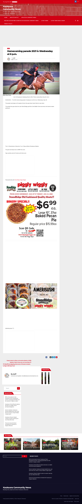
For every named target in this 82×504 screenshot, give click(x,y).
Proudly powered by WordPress (8, 498)
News (8, 48)
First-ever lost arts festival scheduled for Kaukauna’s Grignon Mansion (11, 424)
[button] (75, 20)
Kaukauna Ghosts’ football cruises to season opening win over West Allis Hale (11, 418)
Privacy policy (8, 23)
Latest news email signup (58, 20)
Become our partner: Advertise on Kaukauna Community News (21, 20)
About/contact (14, 17)
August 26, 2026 (9, 447)
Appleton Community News (28, 17)
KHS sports (64, 440)
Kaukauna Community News (17, 487)
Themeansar (24, 498)
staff (14, 58)
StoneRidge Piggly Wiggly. (20, 179)
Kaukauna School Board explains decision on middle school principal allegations (12, 405)
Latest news (44, 20)
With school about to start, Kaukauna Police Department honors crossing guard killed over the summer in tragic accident (39, 460)
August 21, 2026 (66, 446)
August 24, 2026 (47, 447)
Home (5, 17)
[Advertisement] (31, 37)
